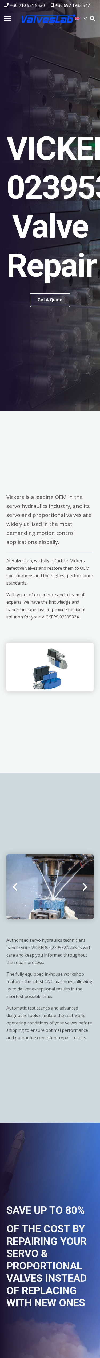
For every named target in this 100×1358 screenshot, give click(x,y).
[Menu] (7, 18)
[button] (80, 18)
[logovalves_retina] (48, 18)
